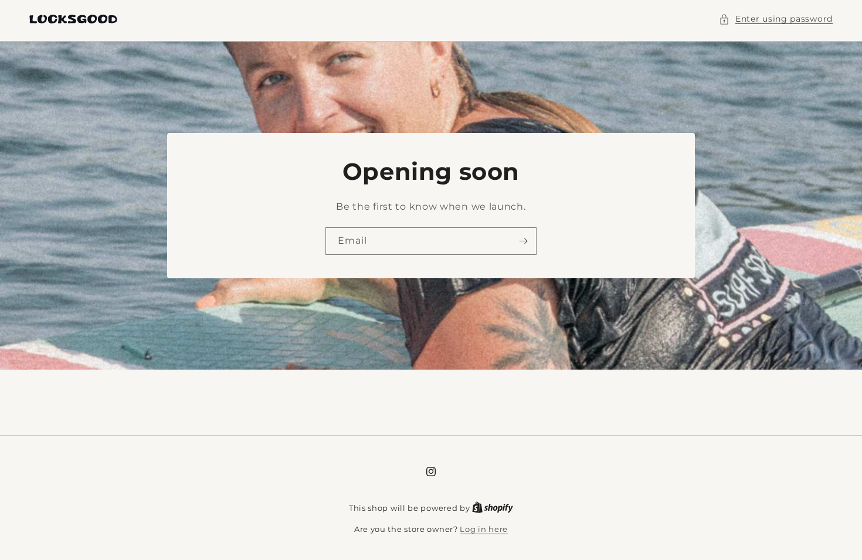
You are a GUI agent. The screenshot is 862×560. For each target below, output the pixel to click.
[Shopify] (492, 508)
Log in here (484, 529)
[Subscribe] (523, 241)
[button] (776, 19)
